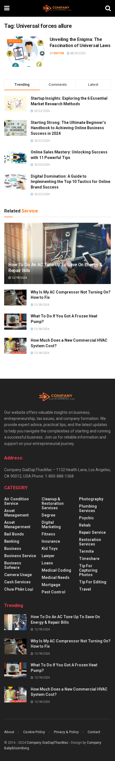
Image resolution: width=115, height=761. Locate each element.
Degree (48, 515)
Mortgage (51, 585)
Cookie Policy (34, 732)
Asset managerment (17, 524)
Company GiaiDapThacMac (47, 743)
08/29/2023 (78, 53)
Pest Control (53, 592)
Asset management (16, 512)
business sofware (12, 565)
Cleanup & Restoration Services (53, 503)
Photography (91, 499)
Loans (47, 563)
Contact (94, 732)
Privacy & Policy (66, 732)
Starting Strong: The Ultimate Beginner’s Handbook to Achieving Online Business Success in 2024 (68, 128)
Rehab (84, 525)
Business (12, 548)
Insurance (51, 541)
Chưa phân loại (18, 589)
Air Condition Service (16, 501)
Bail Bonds (14, 534)
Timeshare (89, 558)
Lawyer (48, 556)
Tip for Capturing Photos (88, 570)
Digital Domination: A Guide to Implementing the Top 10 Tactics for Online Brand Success (70, 181)
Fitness (48, 534)
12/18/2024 (19, 277)
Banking (11, 541)
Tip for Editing (92, 582)
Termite (86, 551)
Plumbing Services (88, 508)
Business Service (20, 556)
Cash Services (17, 582)
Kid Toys (50, 548)
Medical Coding (56, 570)
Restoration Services (90, 541)
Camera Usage (18, 574)
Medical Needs (56, 577)
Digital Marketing (51, 524)
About (9, 732)
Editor (59, 53)
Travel (85, 589)
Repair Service (92, 532)
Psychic (15, 41)
